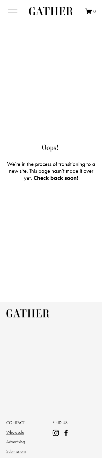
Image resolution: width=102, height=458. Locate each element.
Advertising (15, 441)
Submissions (16, 451)
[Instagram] (55, 433)
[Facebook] (66, 433)
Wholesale (15, 432)
